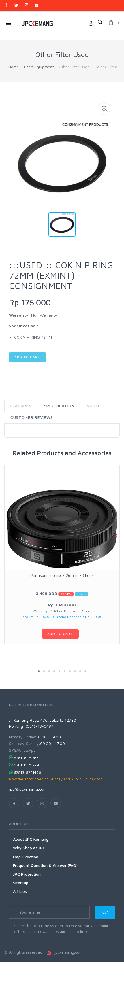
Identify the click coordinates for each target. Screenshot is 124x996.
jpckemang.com (67, 952)
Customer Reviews (31, 417)
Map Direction (25, 856)
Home (13, 66)
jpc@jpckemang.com (28, 789)
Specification (59, 405)
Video (93, 405)
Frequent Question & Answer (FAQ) (45, 865)
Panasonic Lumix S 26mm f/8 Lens (62, 575)
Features (20, 405)
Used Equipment (39, 66)
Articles (20, 891)
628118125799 (26, 765)
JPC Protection (27, 874)
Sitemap (20, 882)
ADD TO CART (27, 357)
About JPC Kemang (30, 839)
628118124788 (26, 757)
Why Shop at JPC (29, 847)
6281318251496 (27, 772)
